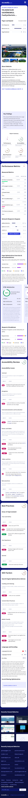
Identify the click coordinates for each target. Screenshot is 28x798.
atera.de (17, 757)
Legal (21, 780)
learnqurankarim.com (6, 771)
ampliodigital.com (6, 757)
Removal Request (19, 782)
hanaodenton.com (19, 761)
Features (8, 780)
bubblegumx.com (5, 768)
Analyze (23, 789)
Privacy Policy (4, 784)
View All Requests (14, 233)
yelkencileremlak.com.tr (10, 7)
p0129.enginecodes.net (20, 771)
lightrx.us (3, 761)
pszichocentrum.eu (20, 750)
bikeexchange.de (19, 754)
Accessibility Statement (7, 782)
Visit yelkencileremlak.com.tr (11, 89)
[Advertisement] (14, 39)
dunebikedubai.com (20, 775)
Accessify (7, 3)
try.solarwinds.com (20, 768)
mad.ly (16, 764)
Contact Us (15, 780)
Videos (3, 780)
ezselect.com (4, 754)
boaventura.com (5, 764)
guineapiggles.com (6, 750)
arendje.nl (3, 775)
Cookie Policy (13, 784)
